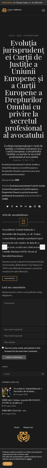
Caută (43, 374)
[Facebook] (12, 206)
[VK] (16, 206)
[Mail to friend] (25, 206)
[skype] (38, 206)
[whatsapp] (35, 206)
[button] (4, 247)
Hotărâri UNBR (31, 35)
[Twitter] (8, 206)
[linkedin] (30, 206)
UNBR (5, 199)
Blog (19, 35)
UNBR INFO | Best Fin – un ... (14, 410)
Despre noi (28, 427)
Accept (7, 464)
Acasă (12, 35)
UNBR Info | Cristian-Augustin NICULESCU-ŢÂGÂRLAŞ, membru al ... (21, 401)
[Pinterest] (21, 206)
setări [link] (29, 459)
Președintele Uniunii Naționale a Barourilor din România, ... (28, 390)
